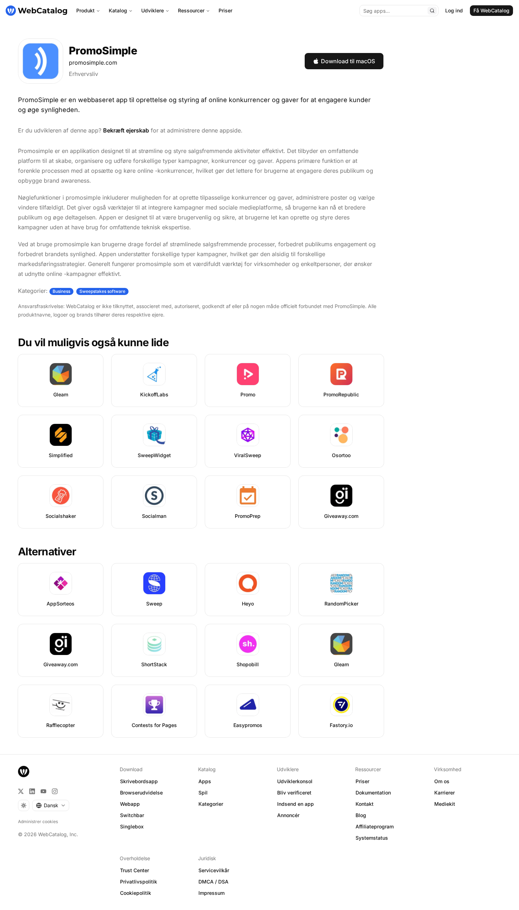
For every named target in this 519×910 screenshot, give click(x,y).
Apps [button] (204, 781)
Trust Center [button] (134, 870)
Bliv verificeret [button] (294, 793)
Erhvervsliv (83, 73)
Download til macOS (348, 61)
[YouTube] (43, 791)
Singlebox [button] (132, 826)
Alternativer (47, 551)
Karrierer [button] (444, 793)
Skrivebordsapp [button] (139, 781)
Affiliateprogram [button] (375, 826)
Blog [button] (361, 815)
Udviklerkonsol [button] (294, 781)
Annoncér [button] (288, 815)
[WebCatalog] (23, 771)
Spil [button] (203, 793)
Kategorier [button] (210, 804)
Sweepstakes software (102, 291)
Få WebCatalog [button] (491, 10)
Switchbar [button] (132, 815)
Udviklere (152, 10)
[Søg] (432, 10)
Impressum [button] (211, 893)
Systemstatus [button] (372, 838)
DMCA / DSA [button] (213, 882)
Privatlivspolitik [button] (138, 882)
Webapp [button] (130, 804)
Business (61, 291)
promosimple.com (93, 62)
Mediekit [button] (444, 804)
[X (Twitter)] (21, 791)
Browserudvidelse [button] (141, 793)
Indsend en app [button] (295, 804)
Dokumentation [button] (373, 793)
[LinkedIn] (32, 791)
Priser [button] (362, 781)
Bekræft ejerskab (126, 130)
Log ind (454, 10)
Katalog (118, 10)
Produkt (85, 10)
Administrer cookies (38, 821)
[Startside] (36, 10)
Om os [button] (441, 781)
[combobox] (50, 805)
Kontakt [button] (365, 804)
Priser (225, 10)
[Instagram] (55, 791)
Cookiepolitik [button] (135, 893)
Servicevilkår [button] (213, 870)
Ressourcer (191, 10)
